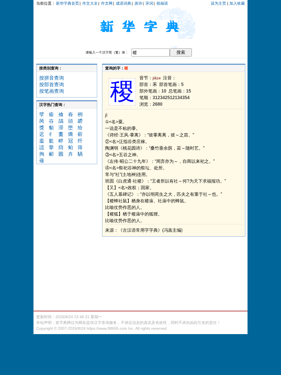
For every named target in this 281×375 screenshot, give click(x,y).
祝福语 (162, 3)
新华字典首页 (67, 3)
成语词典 (123, 3)
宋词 (149, 3)
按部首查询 (51, 84)
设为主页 (218, 3)
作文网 (107, 3)
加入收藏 (237, 3)
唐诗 (138, 3)
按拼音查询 (51, 78)
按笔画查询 (51, 91)
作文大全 (90, 3)
